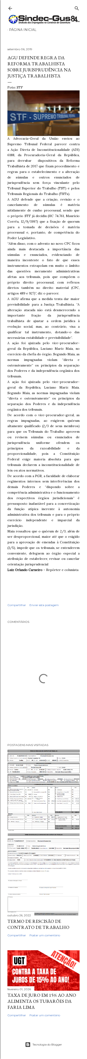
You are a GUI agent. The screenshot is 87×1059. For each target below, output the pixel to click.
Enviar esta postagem (44, 605)
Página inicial (22, 30)
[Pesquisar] (77, 7)
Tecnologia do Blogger (47, 1044)
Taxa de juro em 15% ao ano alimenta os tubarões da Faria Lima (41, 1001)
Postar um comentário (44, 935)
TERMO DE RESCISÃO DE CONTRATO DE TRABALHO (38, 924)
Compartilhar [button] (16, 605)
